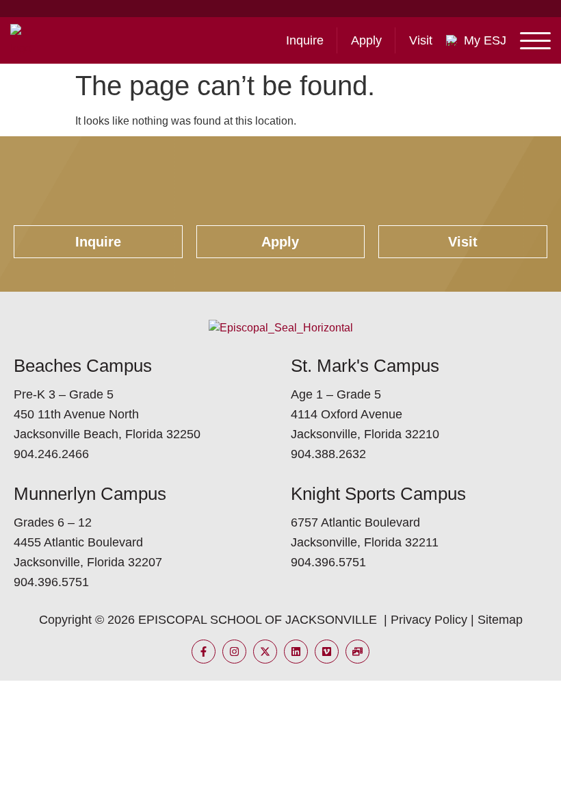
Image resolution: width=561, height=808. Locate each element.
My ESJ (485, 40)
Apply (366, 40)
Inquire (305, 40)
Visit (420, 40)
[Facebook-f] (204, 652)
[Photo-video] (357, 652)
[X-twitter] (265, 652)
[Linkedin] (296, 652)
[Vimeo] (327, 652)
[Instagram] (234, 652)
